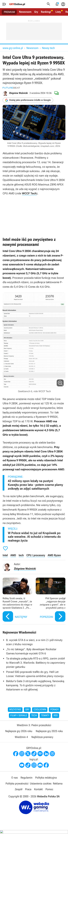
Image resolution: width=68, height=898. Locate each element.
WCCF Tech (29, 193)
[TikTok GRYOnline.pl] (34, 753)
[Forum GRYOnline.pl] (52, 753)
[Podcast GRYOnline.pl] (40, 753)
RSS (56, 715)
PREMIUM (9, 12)
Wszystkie (15, 709)
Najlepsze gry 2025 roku (49, 731)
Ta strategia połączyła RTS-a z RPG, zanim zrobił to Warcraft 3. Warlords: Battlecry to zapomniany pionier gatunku (35, 662)
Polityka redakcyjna (46, 777)
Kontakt (38, 789)
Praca (28, 789)
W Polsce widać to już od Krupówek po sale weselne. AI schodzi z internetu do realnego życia (34, 536)
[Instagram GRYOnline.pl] (21, 753)
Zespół (18, 789)
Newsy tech (48, 48)
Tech (34, 715)
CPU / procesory (35, 555)
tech (21, 555)
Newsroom (25, 11)
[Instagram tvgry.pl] (34, 765)
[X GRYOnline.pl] (28, 753)
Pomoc (49, 789)
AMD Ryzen (54, 555)
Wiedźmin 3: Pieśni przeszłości (34, 725)
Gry (36, 11)
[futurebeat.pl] (11, 88)
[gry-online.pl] (17, 4)
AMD (13, 555)
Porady (54, 709)
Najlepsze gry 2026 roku (18, 731)
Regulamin (26, 777)
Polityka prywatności (17, 783)
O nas (14, 777)
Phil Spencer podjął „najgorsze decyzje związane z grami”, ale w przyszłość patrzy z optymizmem (50, 600)
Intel (5, 555)
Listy (58, 11)
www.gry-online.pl (13, 48)
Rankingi (46, 11)
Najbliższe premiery (42, 737)
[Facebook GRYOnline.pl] (15, 753)
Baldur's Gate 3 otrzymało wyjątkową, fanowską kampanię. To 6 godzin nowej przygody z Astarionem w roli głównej (35, 685)
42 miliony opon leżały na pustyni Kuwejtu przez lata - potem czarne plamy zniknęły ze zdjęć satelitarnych (35, 484)
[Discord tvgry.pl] (40, 765)
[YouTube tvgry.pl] (21, 765)
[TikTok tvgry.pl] (28, 765)
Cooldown (39, 709)
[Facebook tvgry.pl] (46, 765)
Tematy (45, 715)
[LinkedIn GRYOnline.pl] (46, 753)
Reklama (57, 783)
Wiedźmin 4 (21, 737)
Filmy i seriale (18, 715)
